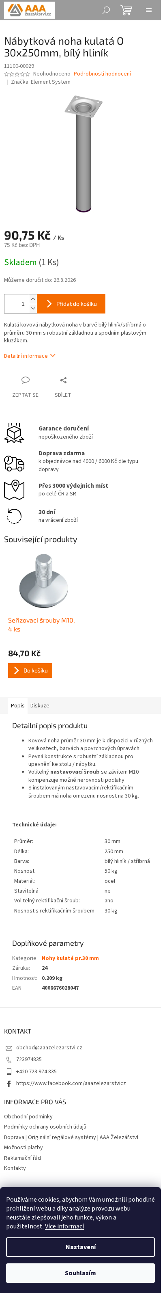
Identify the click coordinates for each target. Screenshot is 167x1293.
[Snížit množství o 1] (33, 308)
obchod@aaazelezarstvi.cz (49, 1048)
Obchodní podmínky (28, 1117)
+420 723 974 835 (36, 1072)
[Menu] (149, 10)
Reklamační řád (22, 1158)
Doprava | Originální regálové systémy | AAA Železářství (71, 1137)
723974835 (29, 1059)
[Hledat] (106, 10)
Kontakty (15, 1168)
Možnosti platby (23, 1148)
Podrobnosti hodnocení (102, 74)
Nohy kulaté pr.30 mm (70, 958)
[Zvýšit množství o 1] (33, 299)
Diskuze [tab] (39, 706)
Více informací (64, 1226)
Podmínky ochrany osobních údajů (45, 1127)
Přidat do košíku (76, 303)
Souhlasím (80, 1273)
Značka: (41, 82)
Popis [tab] (18, 706)
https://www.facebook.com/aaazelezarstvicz (71, 1083)
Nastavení (81, 1247)
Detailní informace (26, 356)
